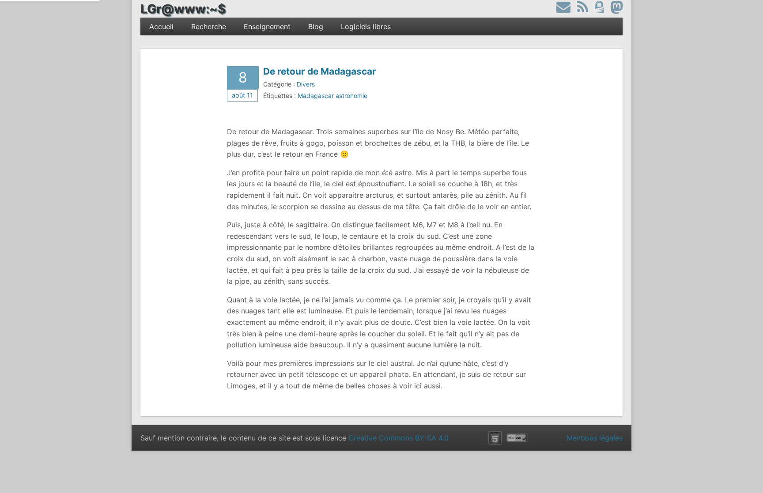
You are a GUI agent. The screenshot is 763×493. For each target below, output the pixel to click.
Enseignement (267, 26)
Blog (315, 26)
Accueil (161, 26)
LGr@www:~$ (183, 8)
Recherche (208, 26)
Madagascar (316, 95)
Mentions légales (595, 437)
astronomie (351, 95)
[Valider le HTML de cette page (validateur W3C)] (495, 438)
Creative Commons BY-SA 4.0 (398, 437)
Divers (306, 84)
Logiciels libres (366, 26)
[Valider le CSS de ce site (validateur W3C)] (517, 437)
